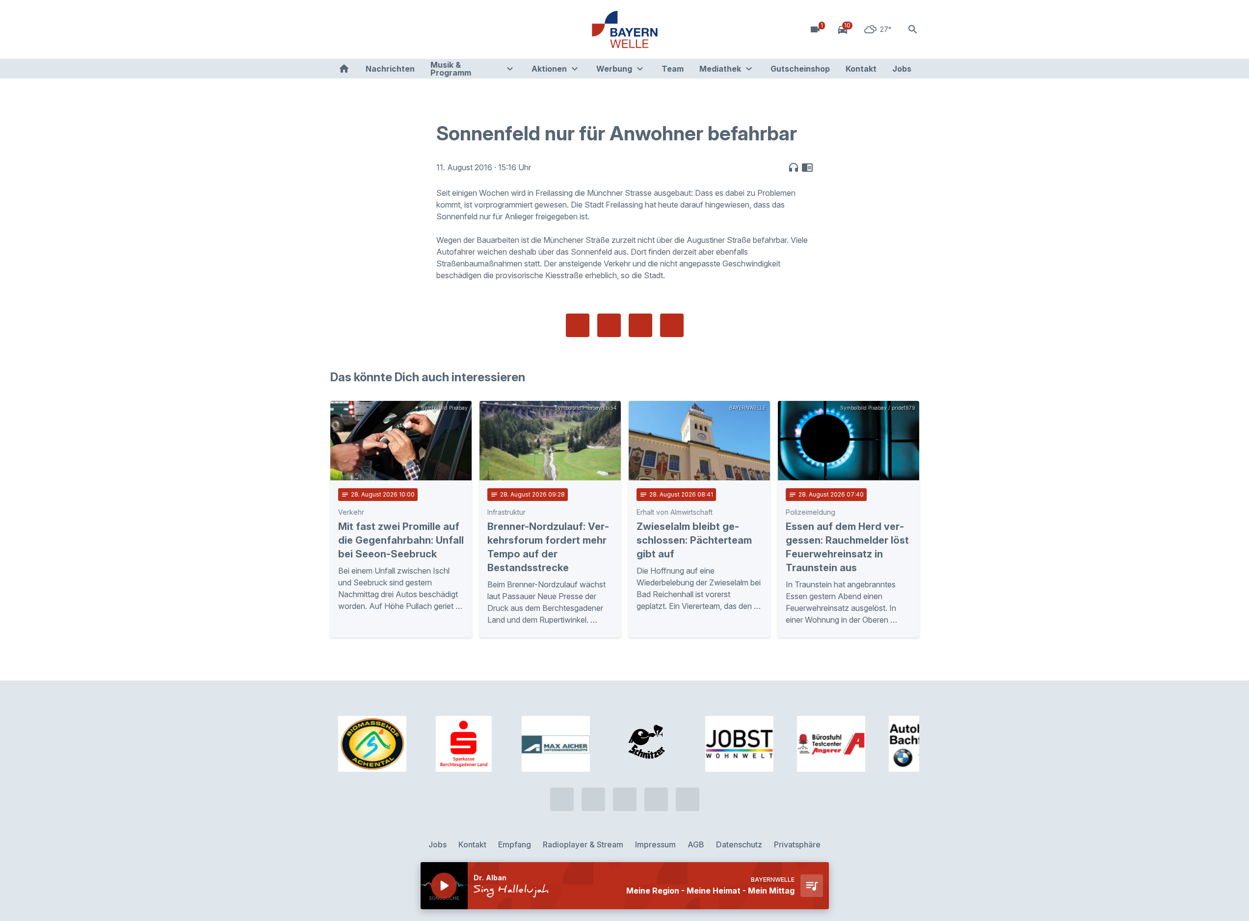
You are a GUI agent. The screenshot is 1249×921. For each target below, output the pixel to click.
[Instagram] (399, 29)
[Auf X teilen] (609, 325)
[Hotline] (340, 29)
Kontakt (861, 69)
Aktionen (549, 69)
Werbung (614, 69)
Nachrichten (390, 69)
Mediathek (720, 69)
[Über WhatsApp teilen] (640, 325)
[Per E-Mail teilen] (672, 325)
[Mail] (418, 29)
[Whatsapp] (360, 29)
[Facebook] (379, 29)
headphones (793, 167)
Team (673, 69)
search (913, 29)
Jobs (901, 69)
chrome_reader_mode (807, 167)
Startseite (344, 69)
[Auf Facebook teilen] (577, 325)
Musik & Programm (450, 69)
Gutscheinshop (800, 69)
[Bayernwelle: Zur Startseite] (625, 29)
